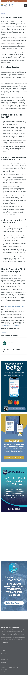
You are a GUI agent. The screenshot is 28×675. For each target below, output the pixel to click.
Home (2, 10)
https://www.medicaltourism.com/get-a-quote (14, 306)
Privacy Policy (4, 669)
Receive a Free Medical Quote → (14, 1)
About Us (3, 650)
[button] (25, 5)
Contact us (5, 642)
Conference (3, 662)
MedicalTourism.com (13, 667)
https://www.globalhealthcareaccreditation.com (11, 325)
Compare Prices (4, 659)
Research (3, 653)
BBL (12, 10)
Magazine (3, 656)
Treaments (7, 10)
